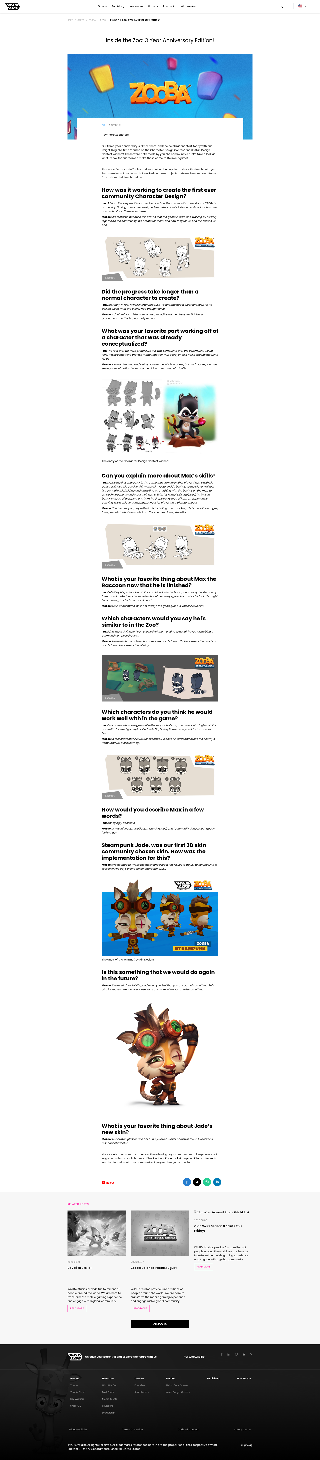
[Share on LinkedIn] (217, 1182)
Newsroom (136, 6)
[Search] (281, 6)
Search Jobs (141, 1392)
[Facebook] (221, 1354)
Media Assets (109, 1399)
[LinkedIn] (229, 1354)
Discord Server (204, 1158)
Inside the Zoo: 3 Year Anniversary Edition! (135, 20)
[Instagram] (236, 1354)
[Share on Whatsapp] (207, 1182)
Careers (153, 6)
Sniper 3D (75, 1406)
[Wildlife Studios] (12, 6)
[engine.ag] (246, 1445)
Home (70, 20)
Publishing (118, 6)
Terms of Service (132, 1429)
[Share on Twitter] (197, 1182)
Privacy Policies (78, 1429)
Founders (107, 1406)
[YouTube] (244, 1354)
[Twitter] (251, 1354)
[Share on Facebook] (187, 1182)
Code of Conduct (188, 1429)
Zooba (92, 20)
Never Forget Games (178, 1392)
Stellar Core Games (177, 1385)
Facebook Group (176, 1158)
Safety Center (242, 1429)
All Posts (160, 1324)
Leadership (108, 1412)
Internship (169, 6)
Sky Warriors (77, 1399)
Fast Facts (108, 1392)
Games (102, 6)
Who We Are (188, 6)
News (103, 20)
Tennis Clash (77, 1392)
